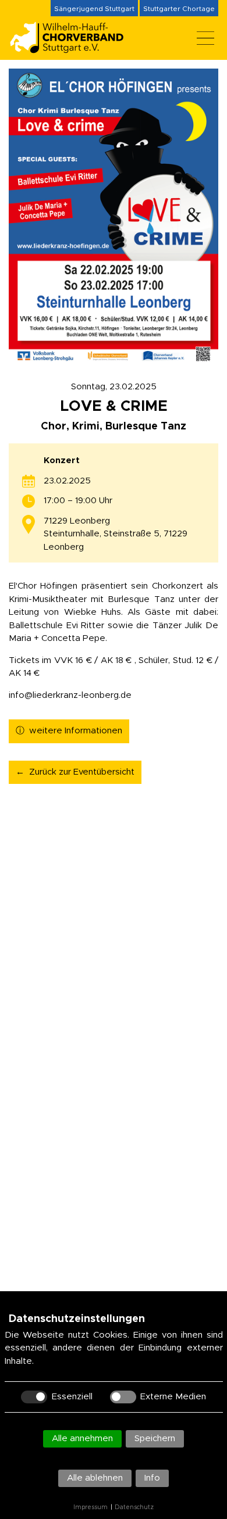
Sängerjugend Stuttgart (94, 8)
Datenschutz (134, 1507)
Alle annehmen (82, 1438)
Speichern (154, 1438)
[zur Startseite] (73, 48)
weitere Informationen (75, 730)
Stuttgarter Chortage (179, 8)
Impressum (90, 1507)
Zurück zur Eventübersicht (81, 772)
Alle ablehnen (95, 1478)
